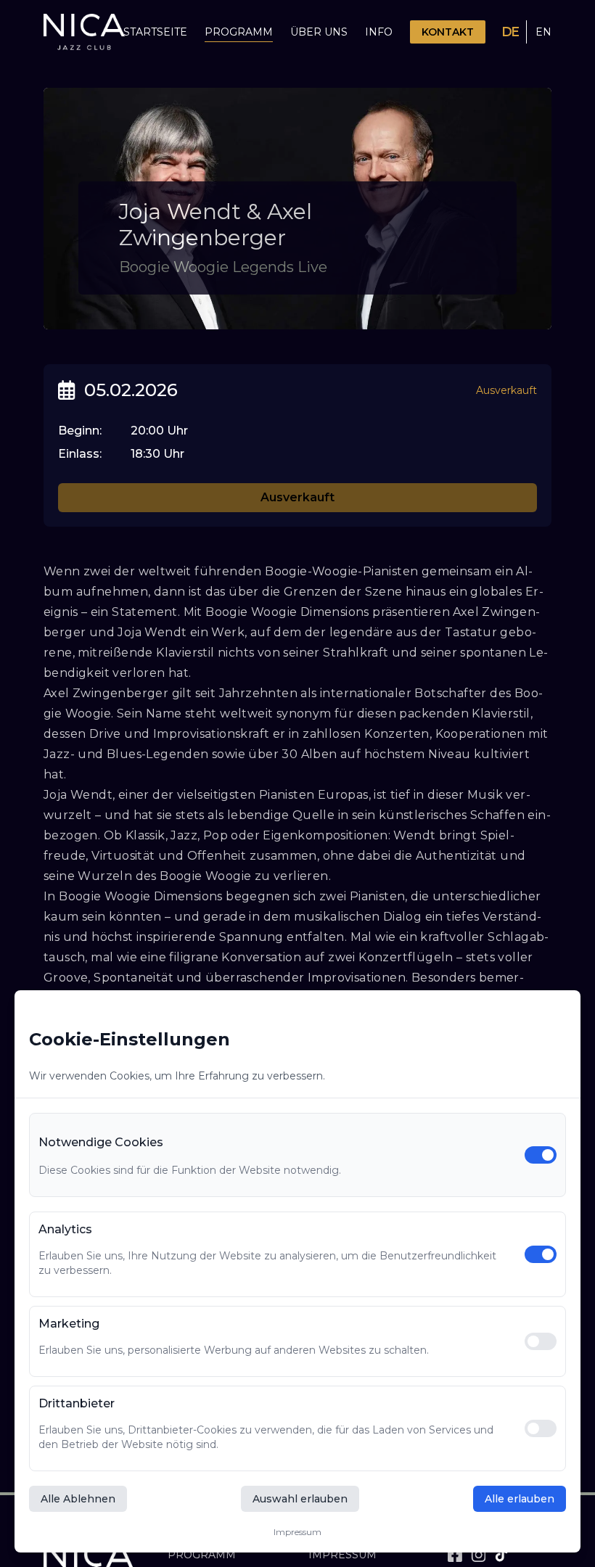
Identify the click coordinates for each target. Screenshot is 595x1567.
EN (543, 31)
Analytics (65, 1229)
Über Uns (319, 31)
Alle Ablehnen (78, 1498)
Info (379, 31)
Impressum (297, 1531)
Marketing (68, 1323)
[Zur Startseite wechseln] (84, 32)
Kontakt (448, 31)
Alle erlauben (519, 1498)
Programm (239, 31)
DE (510, 32)
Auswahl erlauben (300, 1498)
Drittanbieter (76, 1403)
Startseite (155, 31)
